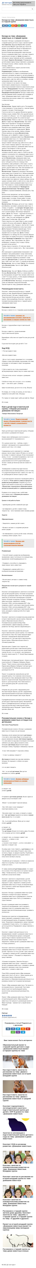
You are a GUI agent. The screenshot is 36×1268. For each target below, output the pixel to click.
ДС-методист (7, 3)
